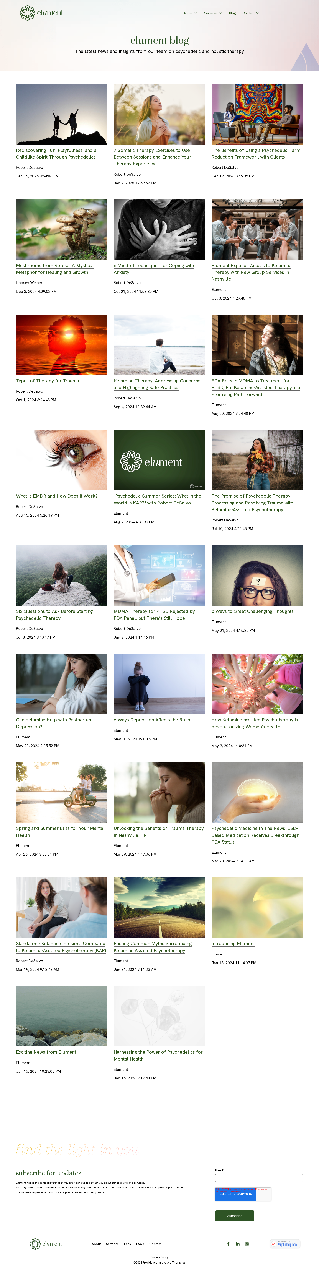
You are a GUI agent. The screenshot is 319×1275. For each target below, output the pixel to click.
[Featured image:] (61, 141)
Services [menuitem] (112, 1244)
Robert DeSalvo (29, 167)
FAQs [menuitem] (140, 1244)
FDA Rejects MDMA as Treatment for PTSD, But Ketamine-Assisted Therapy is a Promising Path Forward (256, 387)
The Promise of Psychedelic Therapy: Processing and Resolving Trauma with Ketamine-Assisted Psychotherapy (252, 503)
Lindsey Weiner (29, 282)
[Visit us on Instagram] (247, 1244)
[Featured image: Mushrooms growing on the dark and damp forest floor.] (61, 256)
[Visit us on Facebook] (228, 1244)
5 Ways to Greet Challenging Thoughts (253, 611)
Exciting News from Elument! (46, 1052)
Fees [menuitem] (127, 1244)
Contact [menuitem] (155, 1244)
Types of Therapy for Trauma (47, 381)
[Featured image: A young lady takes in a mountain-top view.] (61, 602)
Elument (219, 289)
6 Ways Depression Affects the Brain (152, 720)
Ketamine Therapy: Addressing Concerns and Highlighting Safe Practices (157, 384)
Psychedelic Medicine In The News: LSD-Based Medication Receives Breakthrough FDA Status (255, 835)
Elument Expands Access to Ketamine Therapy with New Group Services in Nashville (251, 272)
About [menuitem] (96, 1244)
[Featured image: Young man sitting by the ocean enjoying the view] (159, 371)
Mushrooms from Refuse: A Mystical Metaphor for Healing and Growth (55, 268)
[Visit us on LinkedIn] (238, 1244)
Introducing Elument (233, 943)
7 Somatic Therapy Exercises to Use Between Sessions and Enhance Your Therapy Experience (152, 157)
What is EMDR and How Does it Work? (57, 496)
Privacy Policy (95, 1192)
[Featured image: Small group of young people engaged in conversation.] (257, 256)
